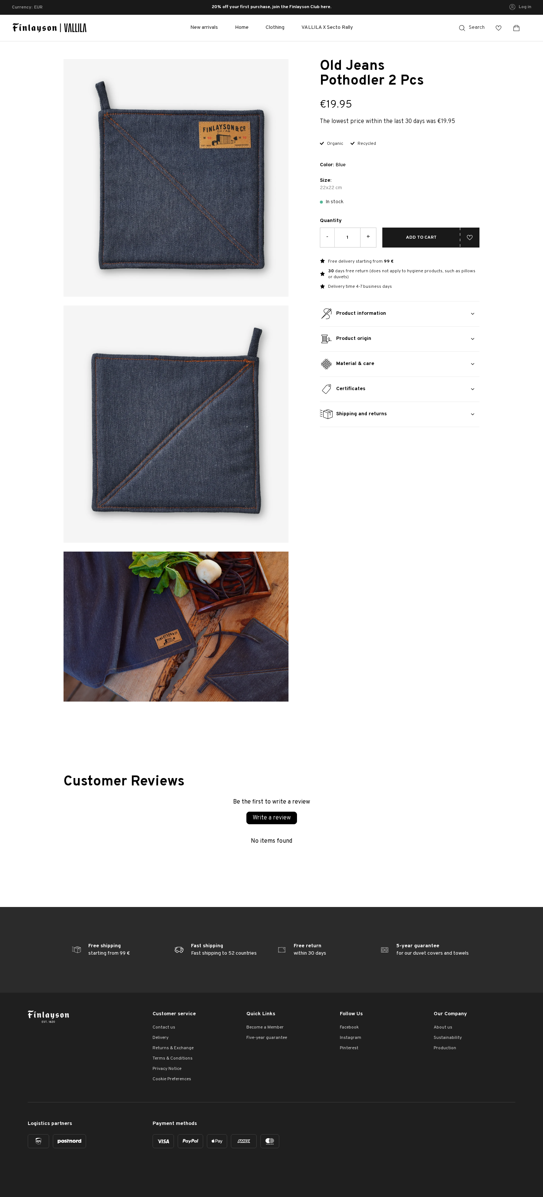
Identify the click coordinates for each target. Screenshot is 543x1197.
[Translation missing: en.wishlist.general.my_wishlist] (498, 28)
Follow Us (351, 1014)
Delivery (160, 1038)
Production (445, 1048)
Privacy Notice (167, 1069)
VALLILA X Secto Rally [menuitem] (327, 27)
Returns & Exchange (173, 1048)
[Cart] (519, 28)
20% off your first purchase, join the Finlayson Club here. (271, 7)
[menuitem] (242, 28)
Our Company (450, 1014)
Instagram (350, 1038)
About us (443, 1027)
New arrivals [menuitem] (204, 27)
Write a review (272, 818)
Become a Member (265, 1027)
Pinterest (349, 1048)
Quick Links (260, 1014)
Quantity (331, 221)
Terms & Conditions (172, 1058)
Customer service (174, 1014)
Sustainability (448, 1038)
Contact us (164, 1027)
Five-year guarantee (266, 1038)
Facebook (349, 1027)
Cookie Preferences (172, 1079)
